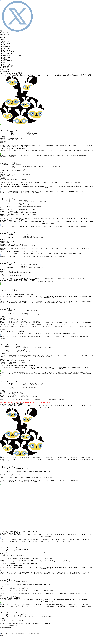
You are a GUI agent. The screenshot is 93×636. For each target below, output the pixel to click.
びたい (5, 59)
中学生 (81, 155)
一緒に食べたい (83, 75)
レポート (4, 37)
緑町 (52, 601)
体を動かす (22, 301)
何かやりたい (6, 46)
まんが (35, 155)
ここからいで (8, 66)
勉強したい (42, 186)
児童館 (7, 460)
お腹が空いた (60, 75)
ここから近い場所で (87, 150)
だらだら (7, 155)
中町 (80, 253)
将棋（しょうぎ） (48, 155)
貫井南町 (61, 368)
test (15, 599)
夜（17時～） (6, 192)
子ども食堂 (41, 192)
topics (53, 281)
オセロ (54, 155)
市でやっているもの (64, 256)
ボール (75, 301)
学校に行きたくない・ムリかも (42, 150)
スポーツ (27, 336)
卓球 (66, 336)
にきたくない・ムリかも (12, 55)
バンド (40, 457)
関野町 (73, 333)
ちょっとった (7, 53)
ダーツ (13, 373)
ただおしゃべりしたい (9, 52)
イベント (2, 36)
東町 (53, 223)
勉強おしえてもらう (17, 155)
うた (32, 301)
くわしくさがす (4, 69)
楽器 (72, 336)
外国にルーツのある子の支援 (46, 302)
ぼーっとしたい (7, 43)
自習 (11, 155)
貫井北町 (12, 192)
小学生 (78, 155)
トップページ (4, 32)
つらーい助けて (49, 253)
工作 (34, 301)
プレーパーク (66, 302)
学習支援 (5, 156)
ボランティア (44, 301)
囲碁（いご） (40, 155)
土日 (26, 256)
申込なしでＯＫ (17, 156)
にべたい (7, 60)
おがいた (6, 57)
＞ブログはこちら (4, 329)
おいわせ (5, 71)
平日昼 (72, 155)
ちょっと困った (68, 75)
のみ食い (29, 191)
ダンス (29, 301)
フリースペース (30, 155)
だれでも (88, 155)
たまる (1, 191)
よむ (23, 155)
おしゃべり (2, 155)
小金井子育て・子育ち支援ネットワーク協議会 (21, 633)
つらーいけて (7, 48)
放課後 (1, 192)
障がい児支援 (36, 302)
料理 (14, 226)
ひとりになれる (54, 301)
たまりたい (5, 44)
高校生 (84, 155)
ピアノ (78, 191)
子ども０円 (31, 192)
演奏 (39, 372)
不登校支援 (10, 156)
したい (6, 62)
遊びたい (22, 75)
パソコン (82, 191)
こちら (50, 477)
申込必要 (36, 192)
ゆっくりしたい (7, 50)
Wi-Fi (63, 155)
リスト (4, 39)
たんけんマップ (4, 67)
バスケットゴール (29, 459)
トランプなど (59, 155)
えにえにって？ (4, 34)
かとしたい (7, 64)
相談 (25, 155)
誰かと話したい (75, 75)
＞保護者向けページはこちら (7, 363)
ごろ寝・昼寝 (16, 301)
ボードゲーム (68, 155)
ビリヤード (73, 191)
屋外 (85, 226)
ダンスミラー (37, 459)
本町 (75, 155)
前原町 (89, 75)
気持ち (18, 75)
